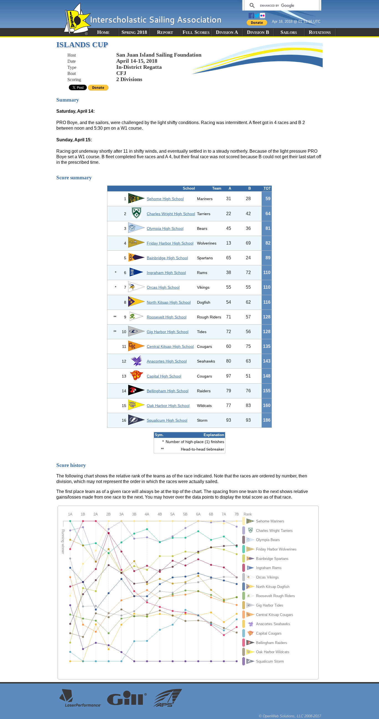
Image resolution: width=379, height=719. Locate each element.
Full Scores (196, 32)
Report (165, 32)
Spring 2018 (134, 32)
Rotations (320, 32)
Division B (258, 32)
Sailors (289, 32)
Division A (227, 32)
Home (103, 32)
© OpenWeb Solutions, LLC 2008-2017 (290, 716)
